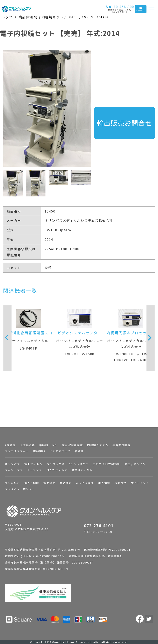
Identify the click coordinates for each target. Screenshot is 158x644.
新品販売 (49, 483)
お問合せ (120, 483)
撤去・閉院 (31, 483)
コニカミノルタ (56, 470)
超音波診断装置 (72, 445)
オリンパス (12, 464)
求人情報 (104, 483)
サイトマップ (140, 483)
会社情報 (66, 483)
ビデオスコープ (59, 451)
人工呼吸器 (27, 445)
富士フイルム (33, 464)
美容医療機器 (122, 445)
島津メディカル (82, 470)
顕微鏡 (79, 451)
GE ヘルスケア (79, 464)
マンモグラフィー (17, 451)
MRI (55, 445)
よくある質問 (85, 483)
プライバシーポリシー (20, 489)
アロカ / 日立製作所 (106, 464)
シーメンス (34, 470)
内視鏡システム (97, 445)
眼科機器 (39, 451)
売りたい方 (12, 483)
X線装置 (10, 445)
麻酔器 (43, 445)
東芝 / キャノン (135, 464)
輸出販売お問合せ (124, 123)
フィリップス (14, 470)
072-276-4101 (98, 525)
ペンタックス (55, 464)
